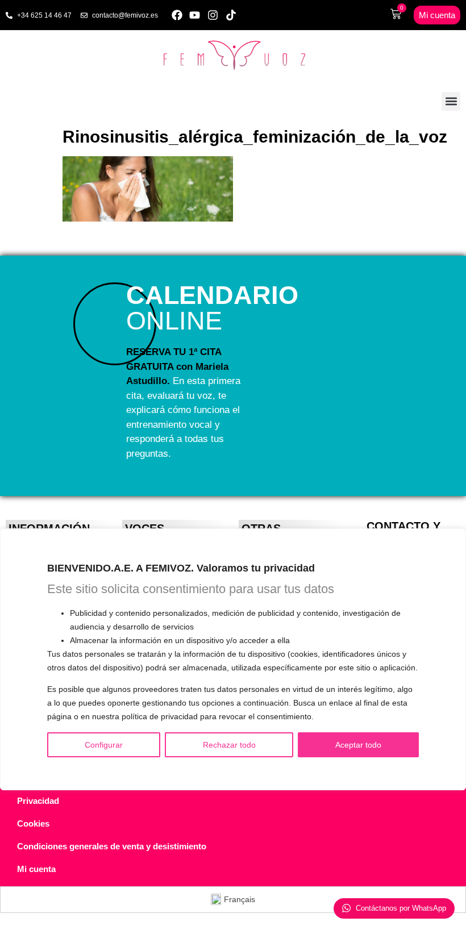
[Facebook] (177, 15)
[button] (451, 101)
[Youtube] (195, 15)
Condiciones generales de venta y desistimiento (111, 846)
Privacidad (38, 801)
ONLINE (212, 308)
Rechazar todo (229, 744)
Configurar (104, 744)
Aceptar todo (358, 744)
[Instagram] (212, 15)
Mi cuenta (36, 869)
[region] (233, 659)
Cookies (33, 823)
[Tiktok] (231, 15)
